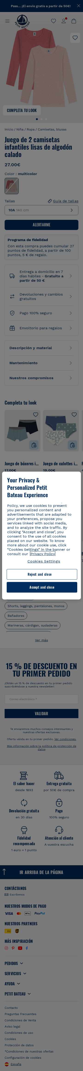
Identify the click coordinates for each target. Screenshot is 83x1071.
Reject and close (40, 574)
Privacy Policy (42, 554)
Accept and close (42, 587)
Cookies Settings (43, 561)
